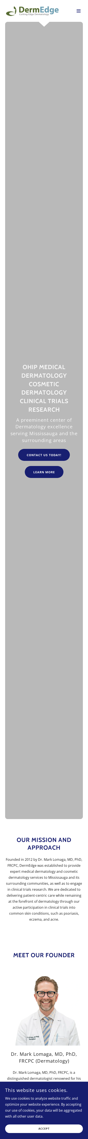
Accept (44, 1129)
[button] (78, 11)
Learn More (44, 472)
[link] (32, 10)
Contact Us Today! (44, 455)
